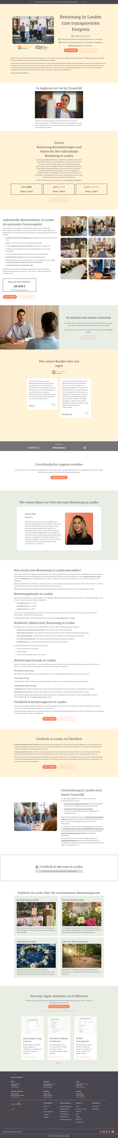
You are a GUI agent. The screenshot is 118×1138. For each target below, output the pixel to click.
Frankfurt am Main (81, 1109)
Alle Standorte (80, 1122)
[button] (95, 405)
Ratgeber (46, 1117)
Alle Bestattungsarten (66, 1119)
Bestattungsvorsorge (39, 697)
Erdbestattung (64, 1111)
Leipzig (78, 1116)
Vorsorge (46, 1114)
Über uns (46, 1106)
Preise (45, 1109)
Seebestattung (64, 1116)
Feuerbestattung (64, 1114)
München (78, 1119)
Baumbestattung (64, 1109)
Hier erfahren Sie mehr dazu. (73, 180)
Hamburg (78, 1111)
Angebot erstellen (88, 50)
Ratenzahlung (75, 46)
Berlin (77, 1106)
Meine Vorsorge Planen (59, 1006)
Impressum (95, 1106)
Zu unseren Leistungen (59, 200)
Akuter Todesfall (48, 1111)
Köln (77, 1114)
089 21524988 (71, 50)
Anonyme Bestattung (65, 1106)
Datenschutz (95, 1109)
